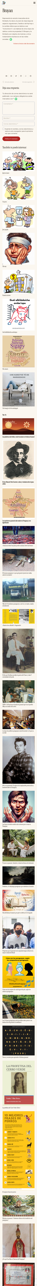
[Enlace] (4, 3)
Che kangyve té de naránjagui (10, 408)
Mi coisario (5, 369)
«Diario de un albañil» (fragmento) (11, 625)
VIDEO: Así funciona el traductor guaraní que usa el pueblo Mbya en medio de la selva (17, 705)
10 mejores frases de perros (9, 1192)
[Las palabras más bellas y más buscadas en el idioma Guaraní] (18, 419)
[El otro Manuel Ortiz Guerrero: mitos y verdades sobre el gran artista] (18, 441)
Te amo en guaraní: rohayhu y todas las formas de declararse (18, 863)
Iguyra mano (5, 173)
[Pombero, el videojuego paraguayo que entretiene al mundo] (18, 868)
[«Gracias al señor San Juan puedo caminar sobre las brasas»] (18, 527)
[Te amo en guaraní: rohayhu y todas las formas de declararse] (18, 831)
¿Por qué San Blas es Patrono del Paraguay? (13, 1259)
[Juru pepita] (18, 206)
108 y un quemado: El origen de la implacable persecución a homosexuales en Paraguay (18, 786)
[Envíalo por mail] (6, 76)
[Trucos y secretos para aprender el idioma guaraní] (18, 1027)
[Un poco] (18, 177)
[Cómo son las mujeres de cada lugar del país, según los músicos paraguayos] (18, 957)
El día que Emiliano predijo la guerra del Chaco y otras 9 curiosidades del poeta (17, 676)
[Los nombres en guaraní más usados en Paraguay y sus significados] (18, 488)
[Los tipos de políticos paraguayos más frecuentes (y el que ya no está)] (18, 711)
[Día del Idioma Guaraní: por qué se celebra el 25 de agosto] (18, 891)
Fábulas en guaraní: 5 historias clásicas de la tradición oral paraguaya (17, 1219)
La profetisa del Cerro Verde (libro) (11, 1108)
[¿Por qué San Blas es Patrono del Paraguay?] (18, 1225)
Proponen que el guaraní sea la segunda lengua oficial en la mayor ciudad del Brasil (17, 952)
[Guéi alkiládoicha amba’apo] (18, 300)
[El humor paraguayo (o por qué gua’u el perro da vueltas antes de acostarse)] (18, 550)
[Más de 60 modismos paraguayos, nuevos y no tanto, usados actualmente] (18, 580)
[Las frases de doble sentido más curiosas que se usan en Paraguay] (18, 792)
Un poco (4, 202)
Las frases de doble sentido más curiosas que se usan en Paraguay (16, 825)
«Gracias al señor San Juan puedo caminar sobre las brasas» (17, 546)
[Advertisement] (18, 60)
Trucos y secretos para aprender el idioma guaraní (15, 1057)
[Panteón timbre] (18, 271)
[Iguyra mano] (18, 153)
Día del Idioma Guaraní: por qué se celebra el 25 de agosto (17, 913)
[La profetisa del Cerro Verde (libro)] (18, 1062)
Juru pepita (5, 230)
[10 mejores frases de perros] (18, 1112)
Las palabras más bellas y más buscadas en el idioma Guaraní (18, 437)
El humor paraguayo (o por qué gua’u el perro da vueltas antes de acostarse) (17, 574)
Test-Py (4, 415)
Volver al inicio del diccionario (24, 44)
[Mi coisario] (18, 337)
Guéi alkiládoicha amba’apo (9, 332)
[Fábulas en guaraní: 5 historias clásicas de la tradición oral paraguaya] (18, 1197)
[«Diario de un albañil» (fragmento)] (18, 610)
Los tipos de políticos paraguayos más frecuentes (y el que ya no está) (18, 732)
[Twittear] (16, 76)
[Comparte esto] (11, 76)
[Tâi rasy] (18, 234)
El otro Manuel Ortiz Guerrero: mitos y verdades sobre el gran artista (18, 483)
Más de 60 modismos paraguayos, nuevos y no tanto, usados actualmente (18, 605)
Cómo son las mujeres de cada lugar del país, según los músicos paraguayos (16, 990)
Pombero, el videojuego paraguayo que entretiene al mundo (18, 886)
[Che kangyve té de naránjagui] (18, 374)
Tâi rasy (4, 266)
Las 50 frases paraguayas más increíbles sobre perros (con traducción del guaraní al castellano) (17, 1021)
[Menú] (34, 2)
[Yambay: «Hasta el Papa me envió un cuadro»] (18, 1264)
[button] (11, 39)
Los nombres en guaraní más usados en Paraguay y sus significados (16, 522)
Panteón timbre (6, 295)
